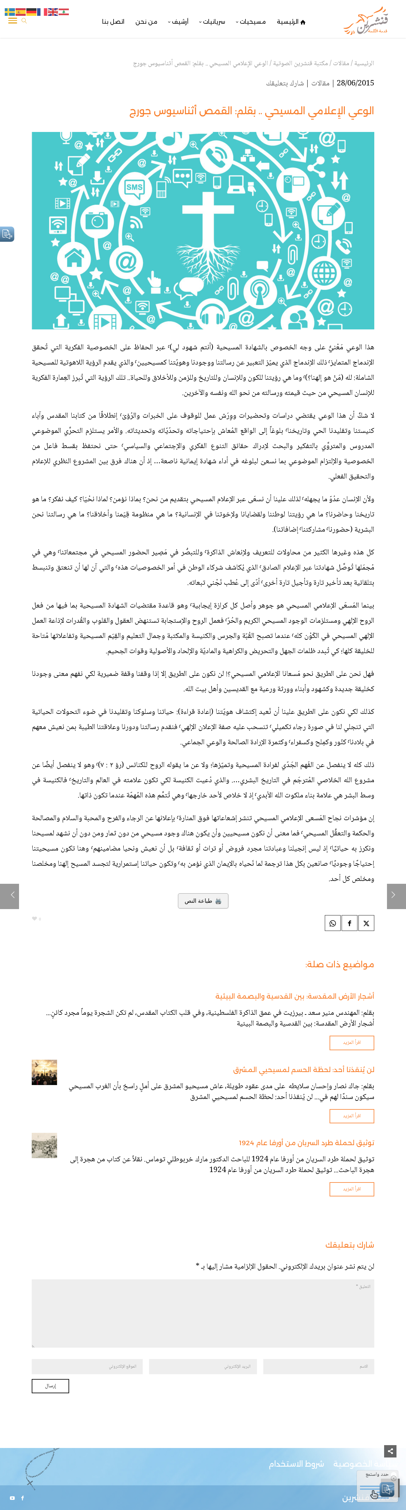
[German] (31, 12)
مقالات (320, 83)
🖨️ (203, 901)
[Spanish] (21, 12)
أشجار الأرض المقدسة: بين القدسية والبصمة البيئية (294, 996)
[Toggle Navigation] (12, 21)
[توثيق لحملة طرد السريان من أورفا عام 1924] (44, 1145)
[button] (390, 1468)
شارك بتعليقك (285, 83)
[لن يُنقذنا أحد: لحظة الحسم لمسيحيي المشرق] (44, 1072)
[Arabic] (64, 12)
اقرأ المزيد (352, 1043)
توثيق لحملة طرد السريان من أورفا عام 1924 (306, 1143)
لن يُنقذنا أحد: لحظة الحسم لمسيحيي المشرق (303, 1070)
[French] (42, 12)
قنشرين (356, 1497)
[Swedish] (10, 12)
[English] (53, 12)
